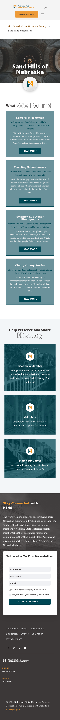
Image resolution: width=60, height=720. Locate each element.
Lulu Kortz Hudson (27, 125)
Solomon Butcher (41, 227)
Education (12, 633)
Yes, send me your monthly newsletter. (31, 595)
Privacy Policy (14, 639)
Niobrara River (45, 270)
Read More (30, 151)
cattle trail (37, 122)
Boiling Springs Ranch (20, 122)
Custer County (31, 223)
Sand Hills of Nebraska (42, 171)
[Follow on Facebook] (8, 648)
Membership (37, 628)
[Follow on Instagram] (14, 648)
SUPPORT (6, 678)
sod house (41, 273)
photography (45, 223)
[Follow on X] (19, 648)
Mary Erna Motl (15, 171)
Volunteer (37, 633)
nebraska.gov (13, 709)
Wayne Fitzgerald (37, 175)
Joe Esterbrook (30, 270)
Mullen (27, 171)
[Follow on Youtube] (25, 648)
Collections (12, 628)
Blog (24, 628)
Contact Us (7, 681)
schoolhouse (21, 175)
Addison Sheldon (15, 223)
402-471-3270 (8, 671)
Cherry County (15, 270)
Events (25, 633)
